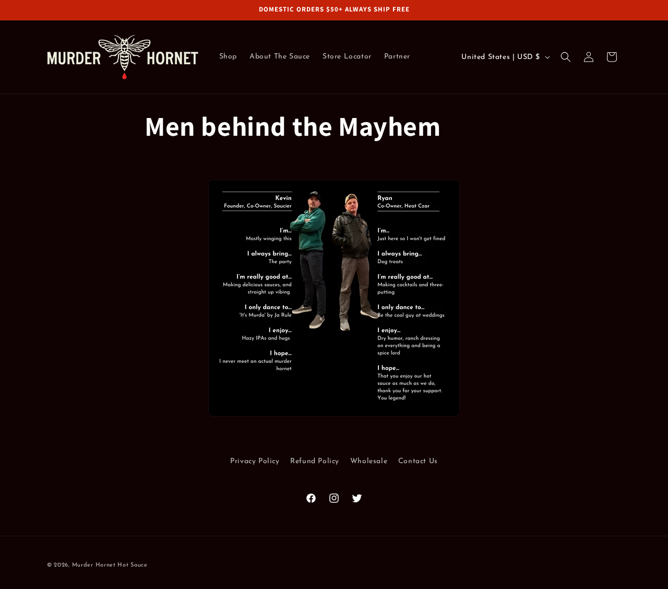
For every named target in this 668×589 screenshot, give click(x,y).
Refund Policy (314, 461)
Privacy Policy (254, 461)
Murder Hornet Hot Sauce (110, 565)
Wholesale (368, 461)
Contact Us (418, 461)
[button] (565, 56)
